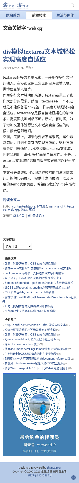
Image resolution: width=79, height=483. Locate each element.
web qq (13, 209)
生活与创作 (65, 15)
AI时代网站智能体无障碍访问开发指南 (29, 306)
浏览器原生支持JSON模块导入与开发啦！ (31, 311)
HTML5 (42, 206)
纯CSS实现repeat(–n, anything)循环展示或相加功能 (37, 287)
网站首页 (13, 15)
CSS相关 (19, 215)
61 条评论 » (36, 215)
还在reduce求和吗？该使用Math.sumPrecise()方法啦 (38, 268)
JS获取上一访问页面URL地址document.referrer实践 (37, 358)
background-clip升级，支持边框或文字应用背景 (35, 273)
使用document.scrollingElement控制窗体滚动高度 (36, 349)
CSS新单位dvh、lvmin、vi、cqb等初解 (29, 292)
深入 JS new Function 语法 (22, 344)
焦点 (32, 209)
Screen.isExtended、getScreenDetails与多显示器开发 (39, 282)
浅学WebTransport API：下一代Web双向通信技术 (36, 368)
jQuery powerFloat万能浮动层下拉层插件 (30, 339)
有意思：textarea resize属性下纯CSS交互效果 (34, 363)
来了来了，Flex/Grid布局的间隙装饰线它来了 (33, 278)
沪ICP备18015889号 (39, 475)
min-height (57, 206)
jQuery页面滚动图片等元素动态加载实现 (30, 329)
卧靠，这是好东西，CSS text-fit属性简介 (31, 263)
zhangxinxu (54, 467)
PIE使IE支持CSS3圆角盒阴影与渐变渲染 (31, 353)
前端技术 (39, 15)
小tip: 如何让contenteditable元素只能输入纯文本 (35, 325)
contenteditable (23, 206)
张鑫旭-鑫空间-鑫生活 (15, 6)
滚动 (24, 209)
